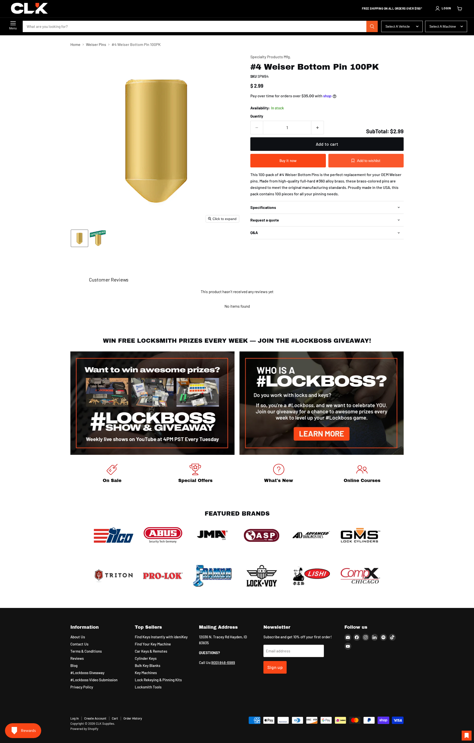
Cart (115, 718)
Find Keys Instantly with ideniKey (161, 637)
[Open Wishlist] (467, 736)
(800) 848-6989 (223, 662)
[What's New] (278, 474)
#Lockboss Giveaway (87, 672)
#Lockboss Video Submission (94, 680)
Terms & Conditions (86, 651)
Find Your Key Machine (153, 644)
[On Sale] (112, 474)
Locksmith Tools (148, 687)
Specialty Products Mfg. (270, 56)
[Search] (372, 26)
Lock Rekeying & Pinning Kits (158, 680)
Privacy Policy (81, 687)
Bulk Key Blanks (147, 665)
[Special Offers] (195, 474)
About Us (77, 637)
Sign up (275, 667)
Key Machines (146, 672)
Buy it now (288, 160)
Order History (132, 718)
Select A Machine (442, 26)
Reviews (77, 658)
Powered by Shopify (84, 729)
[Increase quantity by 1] (317, 127)
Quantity (256, 116)
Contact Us (79, 644)
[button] (443, 8)
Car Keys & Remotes (151, 651)
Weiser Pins (96, 44)
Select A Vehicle (397, 26)
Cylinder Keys (146, 658)
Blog (74, 665)
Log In (74, 718)
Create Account (95, 718)
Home (75, 44)
